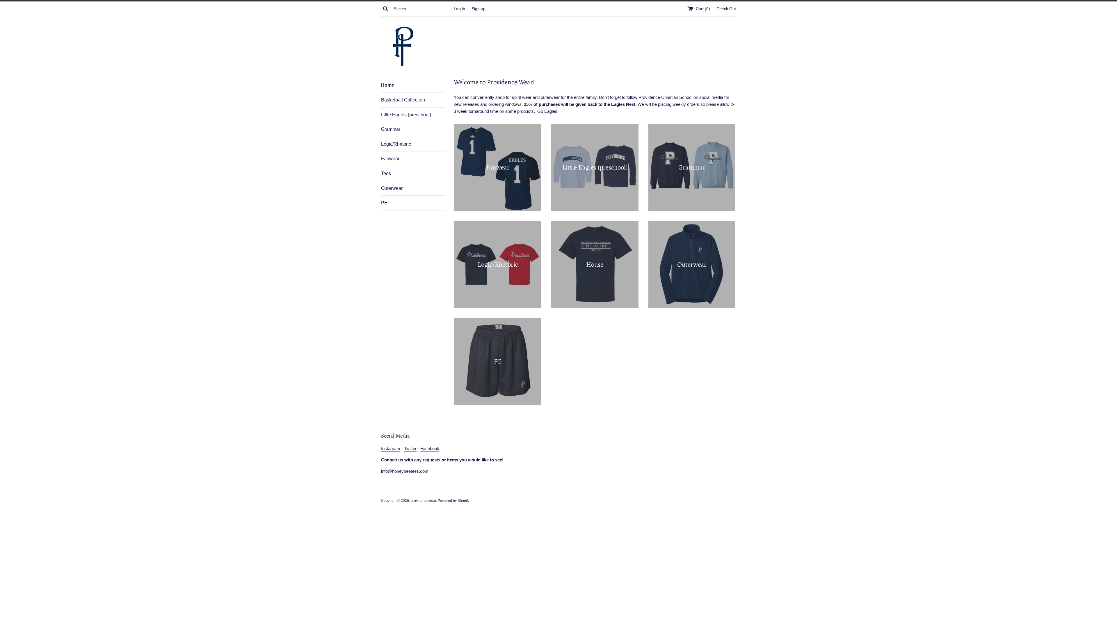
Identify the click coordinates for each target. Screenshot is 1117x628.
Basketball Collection (403, 99)
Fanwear (390, 158)
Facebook (429, 448)
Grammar (390, 129)
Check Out (726, 9)
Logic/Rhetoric (396, 144)
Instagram (390, 448)
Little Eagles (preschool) (406, 114)
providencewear (423, 501)
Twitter (410, 448)
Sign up (478, 9)
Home (387, 85)
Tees (386, 173)
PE (384, 202)
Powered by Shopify (453, 501)
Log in (459, 9)
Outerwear (392, 188)
